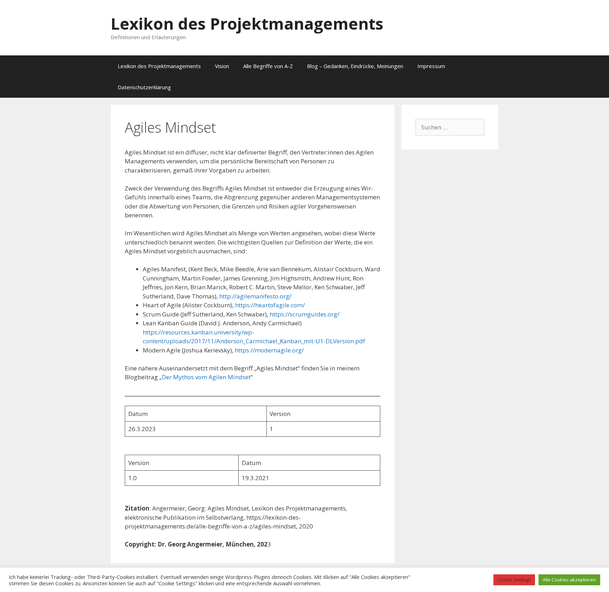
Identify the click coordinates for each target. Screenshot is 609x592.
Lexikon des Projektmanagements (247, 23)
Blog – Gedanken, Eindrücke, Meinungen (355, 66)
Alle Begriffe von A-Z (268, 66)
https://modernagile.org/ (269, 350)
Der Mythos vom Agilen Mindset (206, 377)
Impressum (431, 66)
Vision (222, 66)
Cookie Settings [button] (514, 579)
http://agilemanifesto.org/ (255, 296)
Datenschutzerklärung (144, 87)
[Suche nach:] (450, 127)
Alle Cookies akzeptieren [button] (569, 579)
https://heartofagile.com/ (270, 305)
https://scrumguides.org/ (304, 314)
